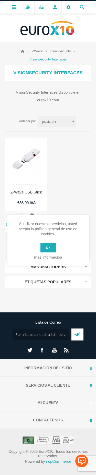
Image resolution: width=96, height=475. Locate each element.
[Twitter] (30, 350)
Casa (22, 51)
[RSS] (66, 350)
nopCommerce (58, 461)
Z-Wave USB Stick (26, 192)
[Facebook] (42, 350)
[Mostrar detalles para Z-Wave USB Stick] (26, 158)
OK (48, 248)
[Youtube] (54, 350)
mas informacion (48, 257)
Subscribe (77, 334)
